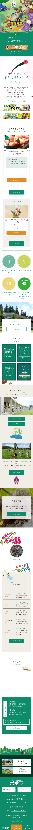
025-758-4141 (18, 810)
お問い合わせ (10, 790)
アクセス (24, 790)
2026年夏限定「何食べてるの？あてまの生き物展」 (22, 632)
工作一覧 (16, 243)
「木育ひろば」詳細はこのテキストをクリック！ (16, 53)
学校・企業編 (16, 472)
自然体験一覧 (16, 192)
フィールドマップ (16, 514)
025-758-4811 (18, 798)
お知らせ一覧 (16, 641)
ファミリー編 (16, 419)
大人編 (16, 424)
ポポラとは (16, 329)
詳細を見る (16, 180)
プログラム (16, 828)
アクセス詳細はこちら (16, 728)
